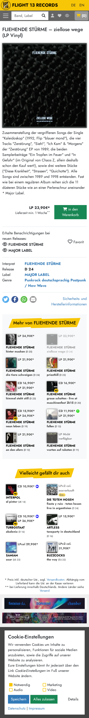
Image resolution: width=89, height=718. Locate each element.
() (84, 15)
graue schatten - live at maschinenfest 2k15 (62, 398)
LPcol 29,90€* (28, 544)
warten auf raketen (61, 448)
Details (73, 699)
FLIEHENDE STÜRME (43, 263)
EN (81, 5)
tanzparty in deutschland (63, 530)
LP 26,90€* (26, 521)
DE (73, 5)
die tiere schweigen (20, 373)
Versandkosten (56, 579)
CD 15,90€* (26, 411)
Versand (45, 590)
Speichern (18, 699)
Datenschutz (17, 708)
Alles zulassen (44, 699)
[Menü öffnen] (6, 15)
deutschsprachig (55, 280)
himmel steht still (20, 396)
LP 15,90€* (67, 516)
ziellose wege (61, 350)
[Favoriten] (59, 15)
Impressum (37, 708)
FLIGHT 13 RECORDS (35, 5)
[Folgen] (67, 15)
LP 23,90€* (67, 336)
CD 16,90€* (26, 383)
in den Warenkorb (70, 212)
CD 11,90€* (67, 411)
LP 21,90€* (26, 359)
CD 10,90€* (27, 486)
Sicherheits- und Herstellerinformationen (69, 301)
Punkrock (33, 280)
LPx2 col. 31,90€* (65, 546)
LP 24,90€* (26, 336)
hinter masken (20, 350)
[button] (5, 299)
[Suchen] (43, 15)
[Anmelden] (52, 15)
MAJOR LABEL (37, 274)
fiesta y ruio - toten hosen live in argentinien (64, 504)
